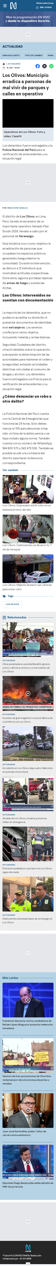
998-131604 (46, 7)
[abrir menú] (4, 5)
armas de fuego (17, 283)
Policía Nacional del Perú (19, 150)
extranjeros (17, 327)
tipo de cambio (34, 56)
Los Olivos (27, 216)
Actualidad (14, 64)
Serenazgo (26, 236)
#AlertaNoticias (45, 3)
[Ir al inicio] (13, 5)
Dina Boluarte (11, 56)
